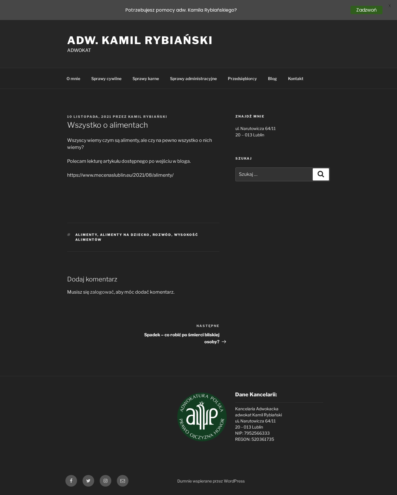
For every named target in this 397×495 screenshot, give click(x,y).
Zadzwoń (366, 10)
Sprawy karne (146, 78)
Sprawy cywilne (106, 78)
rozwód (162, 235)
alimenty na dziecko (125, 235)
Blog (272, 78)
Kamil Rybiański (147, 117)
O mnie (73, 78)
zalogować (102, 292)
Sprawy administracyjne (193, 78)
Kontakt (295, 78)
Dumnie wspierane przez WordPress (211, 480)
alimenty (86, 235)
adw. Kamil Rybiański (140, 40)
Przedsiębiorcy (242, 78)
